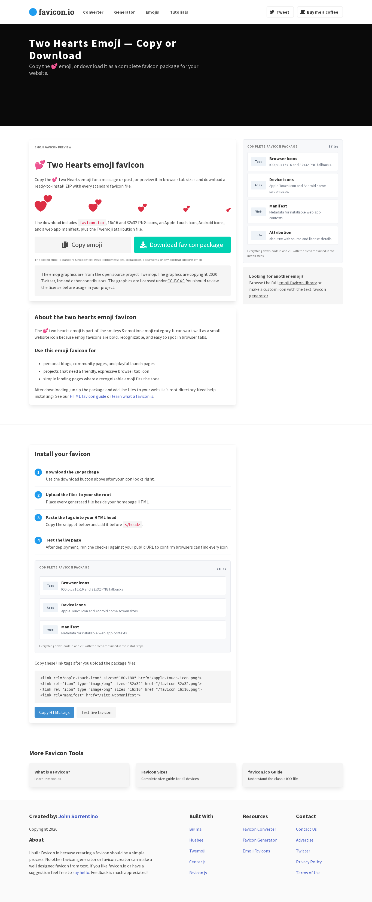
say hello (81, 872)
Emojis (152, 12)
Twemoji (148, 274)
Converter (93, 12)
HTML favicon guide (88, 396)
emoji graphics (63, 274)
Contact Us (306, 829)
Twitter (303, 851)
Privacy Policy (309, 861)
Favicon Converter (259, 829)
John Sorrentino (78, 816)
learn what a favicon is (132, 396)
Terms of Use (308, 872)
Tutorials (179, 12)
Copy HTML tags (54, 712)
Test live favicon (96, 712)
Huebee (196, 840)
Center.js (197, 861)
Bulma (195, 829)
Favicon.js (198, 872)
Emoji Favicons (256, 851)
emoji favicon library (298, 282)
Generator (124, 12)
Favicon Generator (260, 840)
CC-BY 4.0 (176, 280)
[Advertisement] (266, 75)
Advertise (304, 840)
